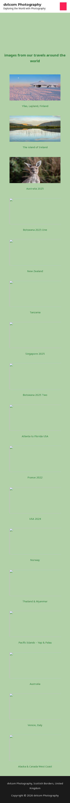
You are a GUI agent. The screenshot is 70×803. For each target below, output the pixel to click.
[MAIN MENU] (63, 6)
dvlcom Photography (22, 5)
